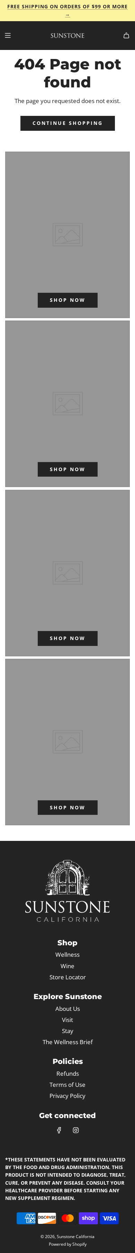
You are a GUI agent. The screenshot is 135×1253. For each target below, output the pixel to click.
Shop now (68, 300)
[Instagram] (75, 1130)
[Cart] (126, 35)
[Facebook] (59, 1130)
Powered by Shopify (68, 1244)
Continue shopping (68, 123)
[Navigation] (7, 35)
